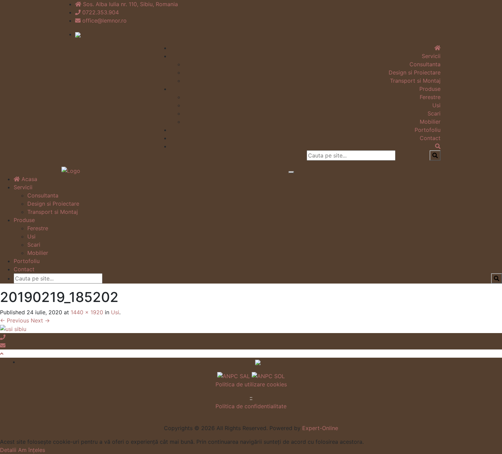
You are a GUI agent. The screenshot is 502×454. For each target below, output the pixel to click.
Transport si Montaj (415, 80)
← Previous (14, 320)
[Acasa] (437, 47)
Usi (436, 105)
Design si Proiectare (415, 72)
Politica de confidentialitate (251, 406)
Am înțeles (31, 449)
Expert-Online (320, 428)
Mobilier (430, 121)
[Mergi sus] (1, 353)
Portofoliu (428, 129)
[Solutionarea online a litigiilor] (268, 375)
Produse (430, 88)
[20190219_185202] (13, 328)
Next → (40, 320)
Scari (434, 113)
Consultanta (425, 64)
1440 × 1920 (87, 312)
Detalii (8, 449)
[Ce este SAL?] (234, 375)
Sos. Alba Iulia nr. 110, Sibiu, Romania (130, 4)
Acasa (28, 179)
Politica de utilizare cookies (251, 384)
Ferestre (430, 97)
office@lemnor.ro (104, 20)
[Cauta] (438, 146)
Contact (430, 138)
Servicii (431, 56)
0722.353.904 (100, 12)
